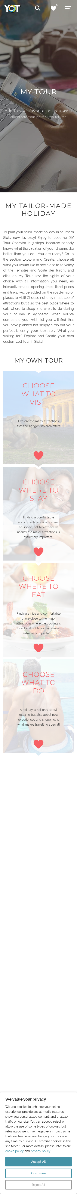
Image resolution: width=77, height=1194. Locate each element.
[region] (38, 1143)
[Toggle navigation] (68, 8)
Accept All (38, 1161)
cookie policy (14, 1151)
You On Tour (20, 8)
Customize (38, 1173)
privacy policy (40, 1151)
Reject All (38, 1185)
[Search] (37, 8)
